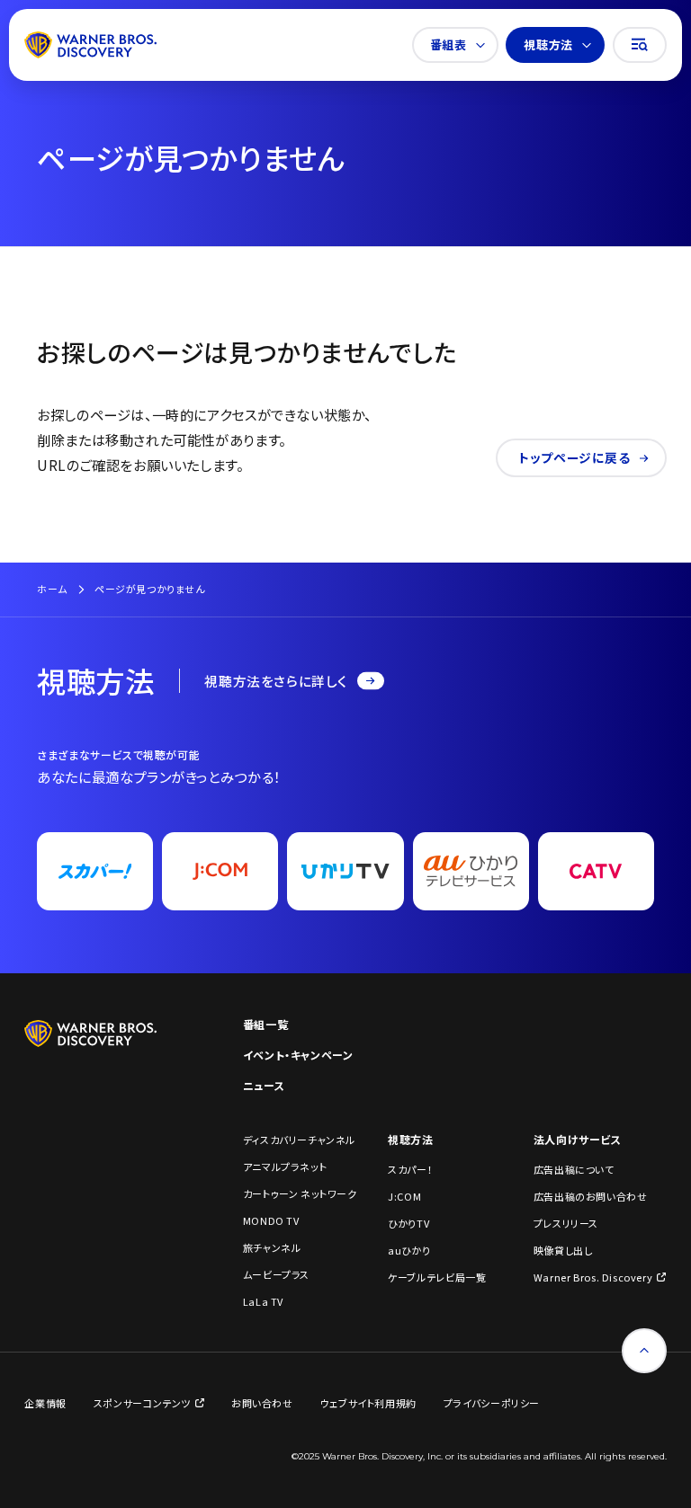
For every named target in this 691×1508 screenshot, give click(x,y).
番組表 (448, 44)
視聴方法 (548, 44)
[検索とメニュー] (640, 45)
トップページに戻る (574, 457)
